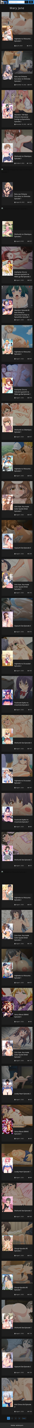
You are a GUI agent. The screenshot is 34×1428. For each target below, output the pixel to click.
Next (23, 1418)
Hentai (13, 1425)
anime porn (19, 1425)
